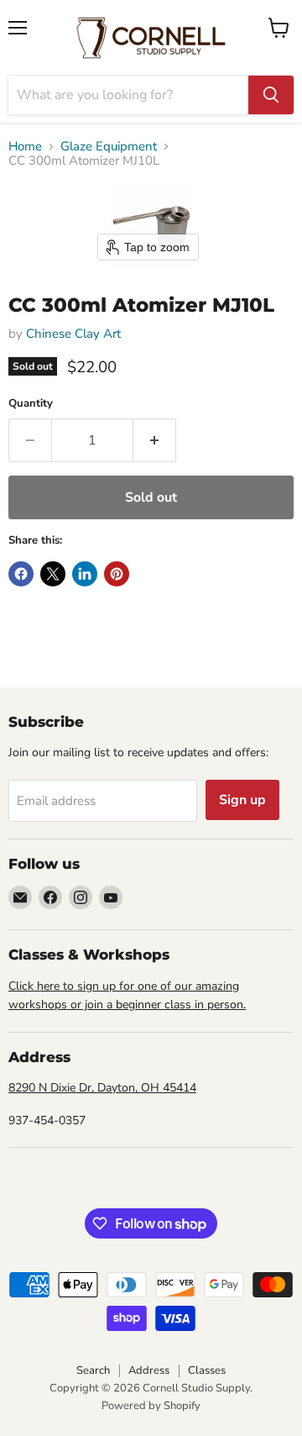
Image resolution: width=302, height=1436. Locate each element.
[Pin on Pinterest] (116, 573)
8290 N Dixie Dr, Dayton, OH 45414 (102, 1088)
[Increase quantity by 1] (154, 440)
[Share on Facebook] (21, 573)
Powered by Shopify (151, 1405)
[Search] (271, 95)
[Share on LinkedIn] (84, 573)
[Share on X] (52, 573)
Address (148, 1370)
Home (25, 146)
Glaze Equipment (108, 146)
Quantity (30, 403)
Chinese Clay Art (73, 333)
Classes (207, 1370)
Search (93, 1370)
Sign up (242, 800)
